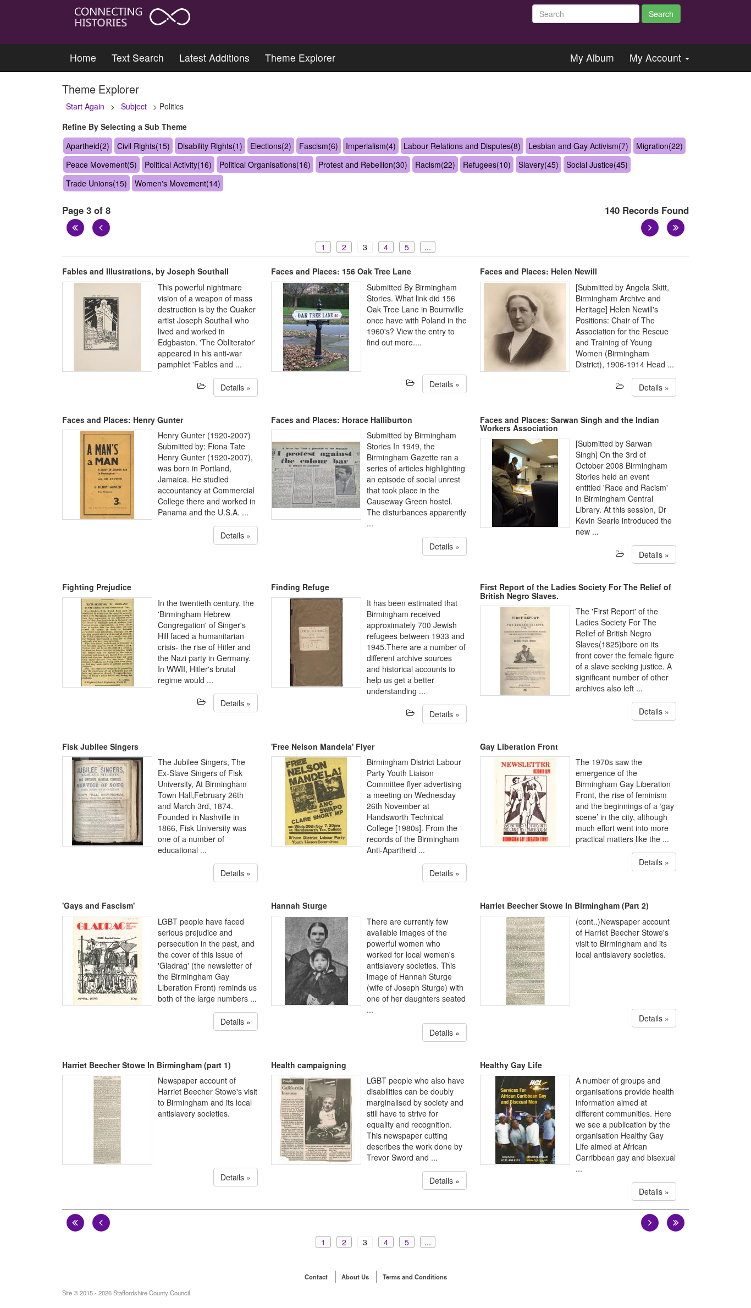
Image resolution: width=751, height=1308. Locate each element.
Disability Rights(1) (210, 145)
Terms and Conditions (415, 1276)
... (427, 246)
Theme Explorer (300, 57)
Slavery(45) (538, 164)
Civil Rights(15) (143, 145)
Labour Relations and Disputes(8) (462, 145)
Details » (235, 387)
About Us (355, 1276)
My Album (592, 57)
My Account (656, 57)
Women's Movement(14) (177, 183)
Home (83, 57)
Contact (316, 1276)
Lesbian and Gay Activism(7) (578, 145)
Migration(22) (659, 145)
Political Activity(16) (178, 164)
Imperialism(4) (371, 145)
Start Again (85, 106)
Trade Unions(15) (96, 183)
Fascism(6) (318, 145)
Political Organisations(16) (265, 164)
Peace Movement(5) (101, 164)
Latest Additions (214, 57)
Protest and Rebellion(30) (362, 164)
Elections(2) (270, 145)
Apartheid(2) (87, 145)
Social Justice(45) (597, 164)
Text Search (138, 57)
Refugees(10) (487, 164)
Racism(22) (435, 164)
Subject (134, 106)
